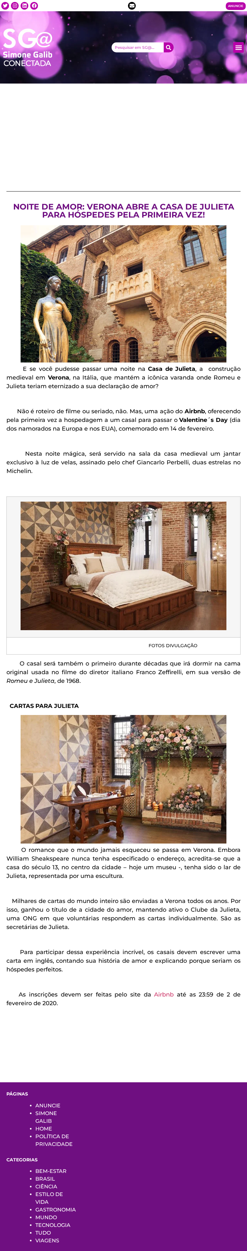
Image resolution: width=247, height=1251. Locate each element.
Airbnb (165, 994)
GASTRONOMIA (55, 1210)
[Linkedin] (24, 6)
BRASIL (45, 1179)
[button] (238, 47)
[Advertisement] (123, 132)
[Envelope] (132, 6)
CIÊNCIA (46, 1187)
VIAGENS (47, 1241)
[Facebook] (34, 6)
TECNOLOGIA (52, 1225)
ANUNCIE (47, 1106)
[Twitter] (5, 6)
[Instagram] (15, 6)
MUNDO (46, 1217)
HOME (43, 1129)
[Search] (169, 47)
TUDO (43, 1233)
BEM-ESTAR (51, 1171)
